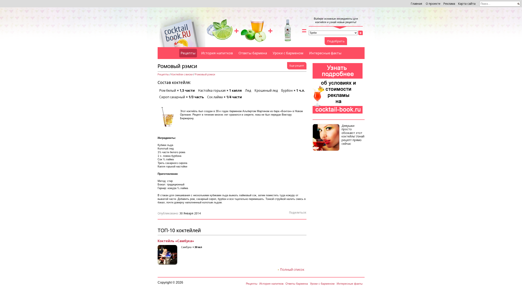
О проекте (433, 4)
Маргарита (167, 241)
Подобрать (336, 41)
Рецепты (188, 53)
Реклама (449, 4)
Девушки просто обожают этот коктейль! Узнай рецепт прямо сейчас (353, 135)
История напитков (217, 53)
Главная (416, 4)
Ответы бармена (253, 53)
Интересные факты (325, 53)
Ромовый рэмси (205, 74)
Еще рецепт (297, 65)
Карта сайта (467, 4)
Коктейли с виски (182, 74)
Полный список (292, 270)
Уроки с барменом (288, 53)
